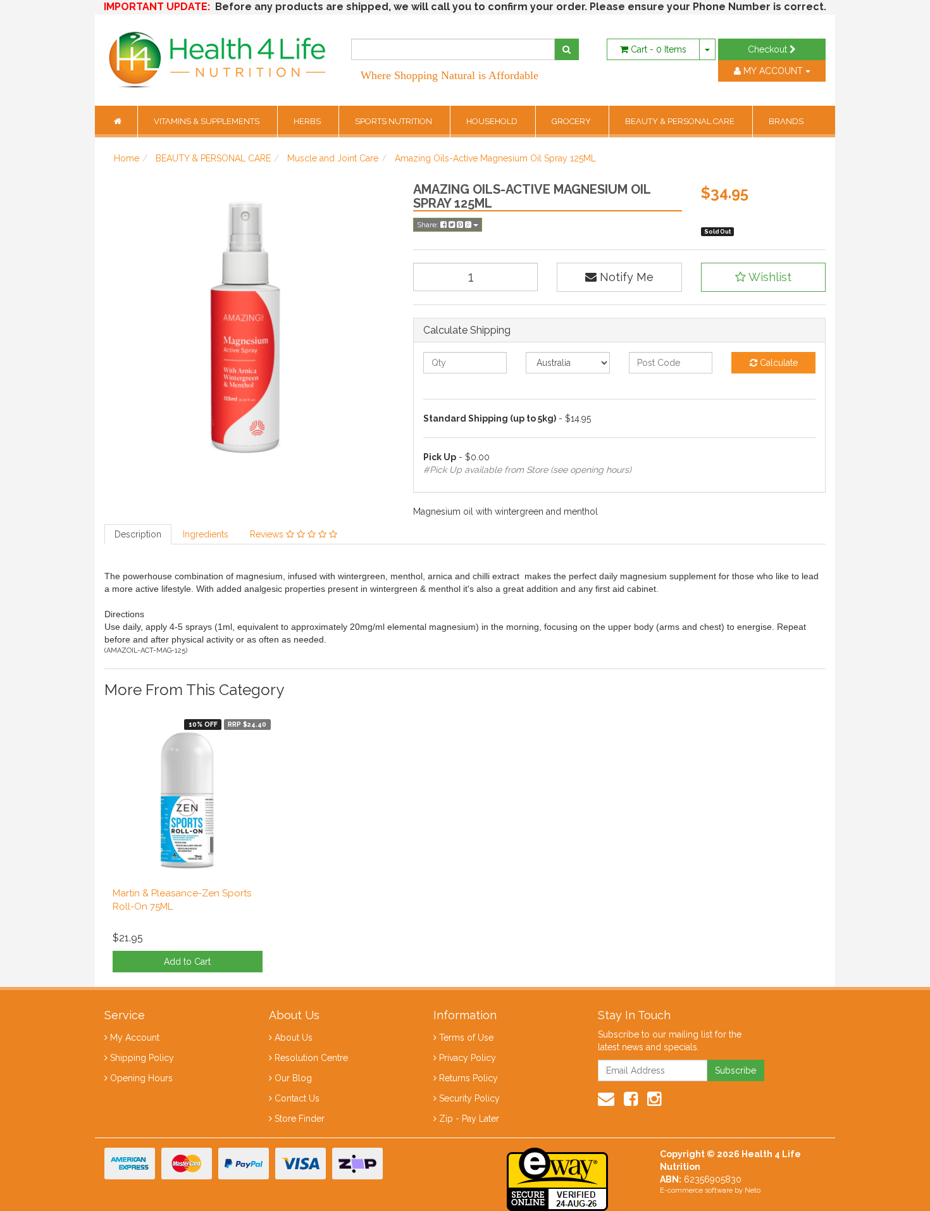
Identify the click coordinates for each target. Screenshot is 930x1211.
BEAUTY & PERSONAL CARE (680, 121)
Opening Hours (141, 1078)
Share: (428, 224)
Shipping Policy (142, 1058)
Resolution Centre (311, 1058)
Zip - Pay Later (469, 1119)
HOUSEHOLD (492, 121)
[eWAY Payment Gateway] (557, 1178)
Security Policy (469, 1098)
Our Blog (293, 1078)
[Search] (566, 49)
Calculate (777, 363)
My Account (134, 1037)
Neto (752, 1190)
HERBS (308, 121)
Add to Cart (187, 962)
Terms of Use (466, 1037)
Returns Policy (468, 1078)
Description (138, 534)
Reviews (268, 534)
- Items (658, 49)
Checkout (769, 49)
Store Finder (300, 1119)
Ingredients (205, 534)
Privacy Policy (467, 1058)
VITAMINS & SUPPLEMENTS (207, 121)
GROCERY (572, 121)
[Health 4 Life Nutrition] (218, 53)
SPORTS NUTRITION (394, 121)
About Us (294, 1037)
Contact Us (297, 1098)
